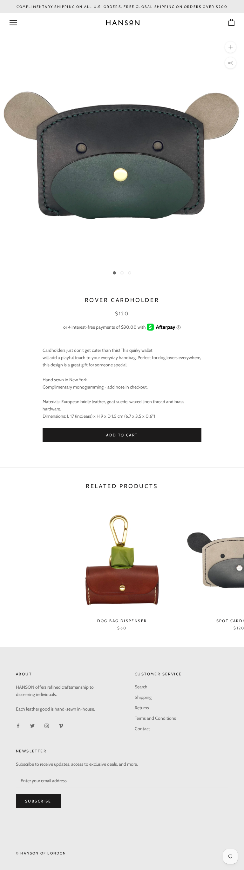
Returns (142, 708)
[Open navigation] (13, 22)
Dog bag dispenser (122, 620)
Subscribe (38, 801)
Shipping (143, 697)
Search (141, 687)
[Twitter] (32, 725)
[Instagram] (46, 725)
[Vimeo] (61, 725)
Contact (142, 728)
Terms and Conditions (155, 718)
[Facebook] (18, 725)
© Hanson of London (41, 853)
